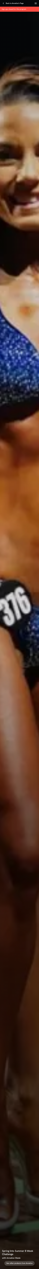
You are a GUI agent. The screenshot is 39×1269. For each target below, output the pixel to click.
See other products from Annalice (19, 1263)
